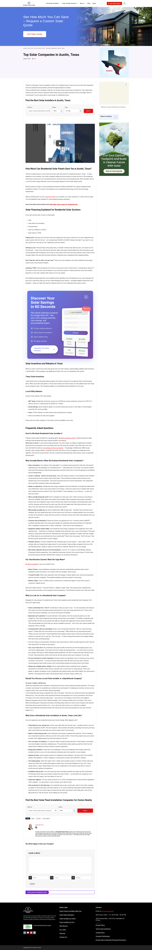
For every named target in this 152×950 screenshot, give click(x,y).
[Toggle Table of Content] (115, 116)
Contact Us (63, 937)
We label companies (32, 564)
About (82, 3)
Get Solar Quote (115, 3)
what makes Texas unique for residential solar (63, 204)
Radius (54, 107)
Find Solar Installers (52, 3)
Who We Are (63, 926)
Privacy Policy (100, 925)
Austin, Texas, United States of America (114, 107)
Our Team (62, 930)
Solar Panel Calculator (66, 915)
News (94, 3)
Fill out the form (50, 197)
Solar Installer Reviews (69, 3)
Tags (66, 107)
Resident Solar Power (28, 48)
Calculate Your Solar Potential (44, 349)
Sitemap (62, 933)
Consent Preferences (103, 936)
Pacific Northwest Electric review (42, 925)
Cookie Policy (100, 932)
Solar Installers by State (67, 918)
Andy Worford (39, 825)
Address (29, 107)
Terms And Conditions (103, 929)
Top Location (46, 818)
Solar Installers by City (39, 48)
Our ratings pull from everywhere (53, 448)
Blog (88, 3)
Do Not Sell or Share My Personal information (111, 940)
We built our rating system (67, 438)
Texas (32, 818)
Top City (38, 818)
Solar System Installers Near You (70, 911)
